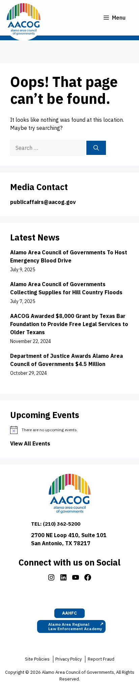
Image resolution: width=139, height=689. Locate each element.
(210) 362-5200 (61, 524)
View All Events (30, 443)
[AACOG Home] (70, 495)
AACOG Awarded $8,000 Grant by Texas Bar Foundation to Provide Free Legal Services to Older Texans (69, 324)
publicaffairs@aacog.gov (43, 202)
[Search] (96, 148)
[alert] (69, 430)
